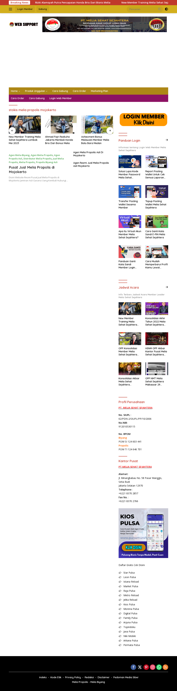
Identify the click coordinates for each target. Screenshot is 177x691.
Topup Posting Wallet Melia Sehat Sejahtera (155, 204)
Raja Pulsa (129, 590)
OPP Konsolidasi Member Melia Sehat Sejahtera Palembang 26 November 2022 (128, 351)
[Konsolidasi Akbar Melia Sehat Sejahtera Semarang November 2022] (130, 368)
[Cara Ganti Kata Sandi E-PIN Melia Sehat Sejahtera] (156, 221)
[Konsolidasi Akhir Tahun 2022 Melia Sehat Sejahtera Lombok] (156, 308)
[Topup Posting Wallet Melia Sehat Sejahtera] (156, 191)
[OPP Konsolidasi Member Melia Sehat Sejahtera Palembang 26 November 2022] (130, 338)
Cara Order (79, 91)
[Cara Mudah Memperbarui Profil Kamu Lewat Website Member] (156, 251)
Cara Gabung (60, 91)
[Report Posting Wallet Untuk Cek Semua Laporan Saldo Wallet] (156, 161)
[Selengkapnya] (166, 140)
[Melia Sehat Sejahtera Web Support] (23, 24)
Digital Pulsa (130, 613)
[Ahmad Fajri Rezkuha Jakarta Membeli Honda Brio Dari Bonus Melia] (61, 125)
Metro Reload (131, 595)
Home (14, 91)
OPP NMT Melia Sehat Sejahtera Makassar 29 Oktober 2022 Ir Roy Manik (154, 381)
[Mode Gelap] (166, 9)
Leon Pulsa (129, 577)
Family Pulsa (130, 617)
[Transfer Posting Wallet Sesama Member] (130, 191)
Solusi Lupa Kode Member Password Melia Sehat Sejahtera (129, 174)
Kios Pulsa (129, 604)
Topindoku (129, 627)
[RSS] (165, 667)
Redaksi (89, 677)
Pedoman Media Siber (126, 677)
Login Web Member (60, 98)
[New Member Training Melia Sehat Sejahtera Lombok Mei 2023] (25, 125)
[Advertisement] (88, 61)
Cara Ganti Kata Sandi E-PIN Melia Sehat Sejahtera (155, 234)
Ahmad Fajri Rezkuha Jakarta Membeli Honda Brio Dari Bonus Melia (59, 140)
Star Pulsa (129, 572)
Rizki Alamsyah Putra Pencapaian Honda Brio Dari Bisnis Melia (60, 2)
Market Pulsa (130, 586)
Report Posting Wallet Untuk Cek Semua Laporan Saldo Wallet (155, 174)
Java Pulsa (129, 631)
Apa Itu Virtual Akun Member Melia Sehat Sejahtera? (130, 234)
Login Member (25, 9)
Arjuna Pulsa (130, 622)
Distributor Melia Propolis (38, 158)
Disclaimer (104, 677)
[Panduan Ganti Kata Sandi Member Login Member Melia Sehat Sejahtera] (130, 251)
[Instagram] (152, 667)
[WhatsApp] (159, 667)
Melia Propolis (27, 162)
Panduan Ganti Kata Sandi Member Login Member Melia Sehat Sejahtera (128, 264)
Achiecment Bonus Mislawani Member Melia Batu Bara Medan (95, 140)
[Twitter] (140, 667)
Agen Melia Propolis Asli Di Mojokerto (88, 154)
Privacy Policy (73, 677)
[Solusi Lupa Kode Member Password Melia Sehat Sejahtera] (130, 161)
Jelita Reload (130, 599)
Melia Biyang (97, 682)
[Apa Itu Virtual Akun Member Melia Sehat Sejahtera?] (130, 221)
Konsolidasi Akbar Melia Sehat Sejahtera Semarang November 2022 (129, 381)
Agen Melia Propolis (42, 155)
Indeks (43, 677)
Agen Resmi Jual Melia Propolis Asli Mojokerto (91, 164)
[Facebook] (133, 667)
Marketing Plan (99, 91)
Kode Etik (55, 677)
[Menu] (11, 9)
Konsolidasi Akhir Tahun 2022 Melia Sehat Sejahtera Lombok (155, 321)
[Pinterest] (146, 667)
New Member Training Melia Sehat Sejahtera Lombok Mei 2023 (25, 140)
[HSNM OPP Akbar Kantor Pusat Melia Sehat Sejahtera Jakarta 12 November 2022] (156, 338)
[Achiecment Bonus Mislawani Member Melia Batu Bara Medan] (97, 125)
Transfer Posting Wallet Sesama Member (128, 204)
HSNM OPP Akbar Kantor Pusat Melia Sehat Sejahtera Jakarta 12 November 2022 (156, 351)
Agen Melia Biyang (19, 155)
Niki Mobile (129, 636)
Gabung (43, 9)
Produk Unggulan (35, 91)
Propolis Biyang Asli (47, 162)
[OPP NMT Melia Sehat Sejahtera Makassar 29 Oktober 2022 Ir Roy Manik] (156, 368)
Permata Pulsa (131, 645)
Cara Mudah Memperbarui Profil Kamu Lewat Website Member (156, 264)
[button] (159, 9)
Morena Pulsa (131, 609)
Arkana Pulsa (130, 640)
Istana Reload (131, 581)
